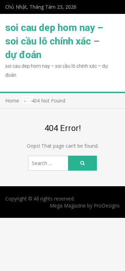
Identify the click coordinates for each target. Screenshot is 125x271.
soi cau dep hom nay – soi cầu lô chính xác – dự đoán (54, 41)
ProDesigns (107, 205)
